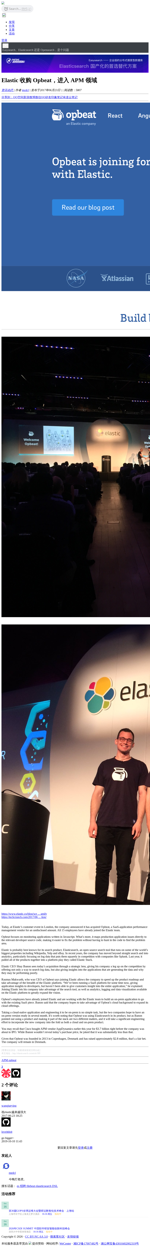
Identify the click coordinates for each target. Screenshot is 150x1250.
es (18, 1186)
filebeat (31, 1186)
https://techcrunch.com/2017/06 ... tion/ (23, 917)
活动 (12, 33)
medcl (25, 90)
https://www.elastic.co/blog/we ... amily (24, 913)
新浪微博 (29, 97)
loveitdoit (6, 1131)
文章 (12, 29)
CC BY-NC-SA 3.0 (36, 1236)
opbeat (12, 1060)
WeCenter (65, 1243)
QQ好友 (46, 97)
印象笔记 (57, 97)
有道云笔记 (70, 97)
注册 (90, 1147)
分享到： (7, 97)
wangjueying (8, 1105)
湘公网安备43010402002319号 (120, 1243)
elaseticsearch (44, 1186)
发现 (12, 22)
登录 (4, 40)
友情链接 (73, 1236)
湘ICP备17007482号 (85, 1243)
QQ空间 (18, 97)
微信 (38, 97)
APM (5, 1060)
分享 (12, 25)
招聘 (23, 1186)
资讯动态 (7, 90)
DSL (55, 1186)
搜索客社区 (57, 1236)
